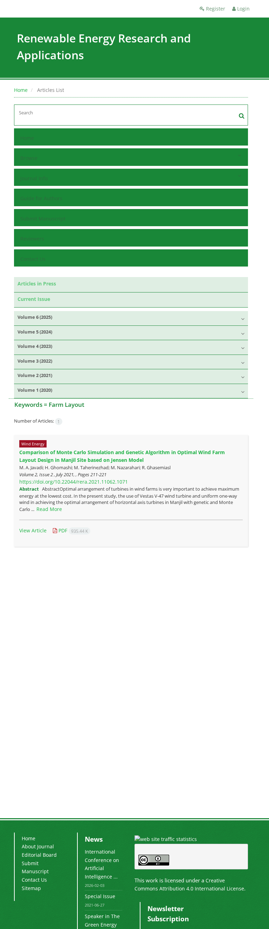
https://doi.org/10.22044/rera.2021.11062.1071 (73, 481)
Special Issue (100, 896)
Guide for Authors (41, 198)
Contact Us (33, 259)
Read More (49, 509)
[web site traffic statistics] (165, 838)
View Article (33, 530)
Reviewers (32, 238)
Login (243, 8)
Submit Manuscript (42, 218)
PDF (72, 530)
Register (215, 8)
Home (21, 90)
